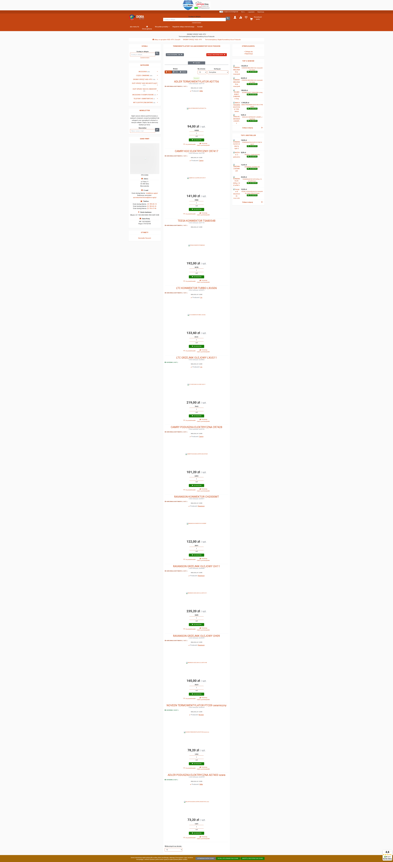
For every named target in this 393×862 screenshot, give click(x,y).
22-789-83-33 (151, 206)
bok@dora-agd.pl (152, 193)
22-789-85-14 (151, 204)
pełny (169, 72)
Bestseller (141, 238)
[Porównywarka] (240, 17)
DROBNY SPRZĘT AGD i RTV (192, 40)
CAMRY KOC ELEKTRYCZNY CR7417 (196, 151)
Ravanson (201, 506)
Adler (201, 91)
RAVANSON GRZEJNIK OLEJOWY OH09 (196, 635)
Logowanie (251, 12)
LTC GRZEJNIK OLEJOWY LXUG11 (196, 357)
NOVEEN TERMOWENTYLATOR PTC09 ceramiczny (196, 705)
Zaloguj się (249, 51)
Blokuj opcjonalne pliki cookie (228, 858)
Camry (201, 160)
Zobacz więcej (247, 128)
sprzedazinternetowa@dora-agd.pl (144, 197)
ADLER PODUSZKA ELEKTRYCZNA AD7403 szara (196, 774)
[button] (243, 12)
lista (176, 72)
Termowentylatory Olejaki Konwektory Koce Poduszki (223, 40)
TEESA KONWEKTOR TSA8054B (196, 220)
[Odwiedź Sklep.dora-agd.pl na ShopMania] (188, 5)
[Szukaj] (228, 18)
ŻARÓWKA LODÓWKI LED (252, 167)
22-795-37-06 (151, 208)
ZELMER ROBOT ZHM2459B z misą (252, 92)
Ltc (201, 297)
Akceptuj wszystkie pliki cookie (252, 858)
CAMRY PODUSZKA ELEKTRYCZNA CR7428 (196, 427)
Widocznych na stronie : (173, 846)
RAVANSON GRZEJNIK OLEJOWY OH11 (196, 566)
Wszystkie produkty (161, 27)
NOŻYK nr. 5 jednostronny (252, 154)
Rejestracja (260, 12)
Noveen (201, 715)
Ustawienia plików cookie (205, 858)
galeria (184, 72)
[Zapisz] (157, 130)
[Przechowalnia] (246, 17)
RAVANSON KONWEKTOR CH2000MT (196, 496)
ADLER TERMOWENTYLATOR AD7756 (196, 81)
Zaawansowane (196, 22)
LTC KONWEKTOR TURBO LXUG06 (196, 288)
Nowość (148, 238)
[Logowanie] (235, 17)
